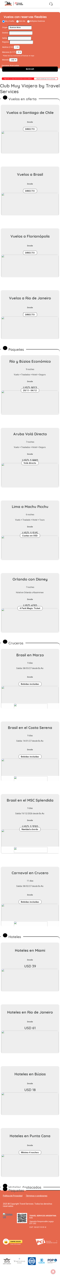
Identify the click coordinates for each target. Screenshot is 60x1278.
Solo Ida (22, 21)
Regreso (5, 42)
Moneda (5, 60)
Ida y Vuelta (9, 21)
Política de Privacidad (12, 1196)
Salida (4, 38)
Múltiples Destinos (37, 21)
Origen (5, 27)
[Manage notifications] (53, 1271)
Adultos (5, 47)
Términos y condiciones (36, 1196)
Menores (5, 52)
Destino (5, 33)
